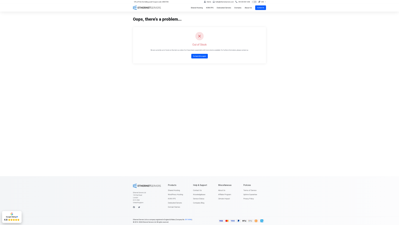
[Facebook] (134, 207)
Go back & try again (199, 56)
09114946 (188, 219)
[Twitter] (139, 207)
